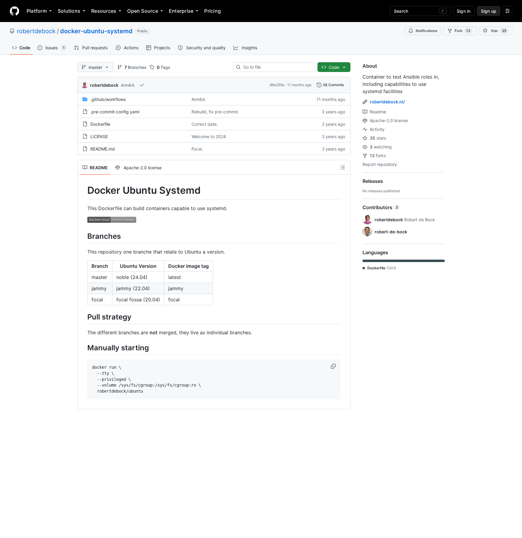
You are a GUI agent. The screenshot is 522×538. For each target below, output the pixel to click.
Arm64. (128, 85)
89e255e (277, 85)
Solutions (69, 11)
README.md (102, 148)
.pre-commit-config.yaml (114, 111)
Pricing (212, 11)
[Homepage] (14, 11)
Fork (462, 30)
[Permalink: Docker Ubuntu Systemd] (83, 190)
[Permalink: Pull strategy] (83, 317)
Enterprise (181, 11)
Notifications (426, 30)
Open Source (142, 11)
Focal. (197, 148)
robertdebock (36, 31)
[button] (334, 366)
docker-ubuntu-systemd (96, 31)
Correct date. (205, 124)
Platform (37, 11)
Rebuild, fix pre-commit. (215, 111)
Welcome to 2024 (209, 136)
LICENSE (99, 136)
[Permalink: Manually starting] (83, 347)
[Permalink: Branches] (83, 236)
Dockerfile (100, 124)
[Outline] (342, 167)
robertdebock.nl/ (387, 101)
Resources (103, 11)
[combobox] (276, 67)
